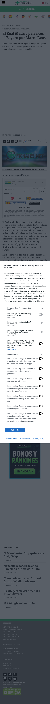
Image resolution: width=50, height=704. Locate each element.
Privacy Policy (38, 439)
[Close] (45, 265)
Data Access (25, 439)
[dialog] (25, 352)
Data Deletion (11, 439)
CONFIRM (15, 430)
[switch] (41, 314)
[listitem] (25, 308)
